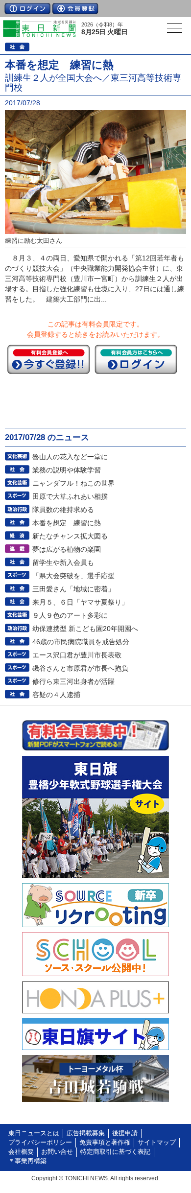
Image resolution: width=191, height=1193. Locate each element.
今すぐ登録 (48, 359)
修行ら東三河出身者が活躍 (73, 681)
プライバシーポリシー (40, 1142)
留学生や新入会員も (63, 562)
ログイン (27, 8)
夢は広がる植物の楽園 (66, 549)
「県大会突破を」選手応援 (73, 576)
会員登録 (75, 8)
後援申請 (125, 1133)
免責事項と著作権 (104, 1142)
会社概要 (21, 1151)
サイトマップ (157, 1142)
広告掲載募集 (86, 1133)
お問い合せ (57, 1151)
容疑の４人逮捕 (56, 695)
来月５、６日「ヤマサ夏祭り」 (80, 602)
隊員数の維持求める (63, 510)
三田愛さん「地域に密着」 (73, 589)
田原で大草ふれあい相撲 (70, 496)
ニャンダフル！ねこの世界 (73, 483)
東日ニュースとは (33, 1133)
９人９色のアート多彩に (70, 615)
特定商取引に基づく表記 (115, 1151)
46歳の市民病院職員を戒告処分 (80, 642)
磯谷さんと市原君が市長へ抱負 (80, 668)
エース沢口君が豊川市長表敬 (76, 655)
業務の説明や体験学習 (66, 470)
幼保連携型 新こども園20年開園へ (85, 628)
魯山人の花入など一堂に (70, 457)
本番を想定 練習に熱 (66, 523)
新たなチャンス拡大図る (70, 536)
